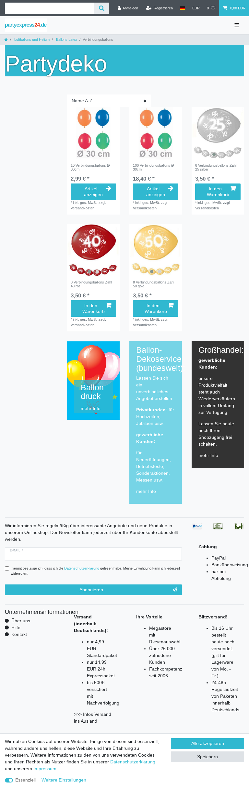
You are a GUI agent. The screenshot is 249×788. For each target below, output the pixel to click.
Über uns (20, 620)
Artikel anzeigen (93, 191)
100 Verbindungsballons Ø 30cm (153, 167)
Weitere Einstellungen (64, 779)
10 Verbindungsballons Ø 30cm (90, 167)
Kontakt (19, 634)
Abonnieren (91, 589)
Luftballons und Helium (31, 39)
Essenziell (25, 779)
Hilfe (15, 627)
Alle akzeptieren (207, 743)
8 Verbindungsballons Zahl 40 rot (91, 284)
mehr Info (146, 491)
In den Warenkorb (218, 191)
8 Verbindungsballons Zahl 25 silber (215, 167)
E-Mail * (16, 550)
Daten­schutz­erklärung (132, 761)
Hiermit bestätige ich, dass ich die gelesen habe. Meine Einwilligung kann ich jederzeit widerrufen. (95, 571)
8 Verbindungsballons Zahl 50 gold (153, 284)
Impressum (44, 768)
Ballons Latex (66, 39)
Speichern (207, 756)
